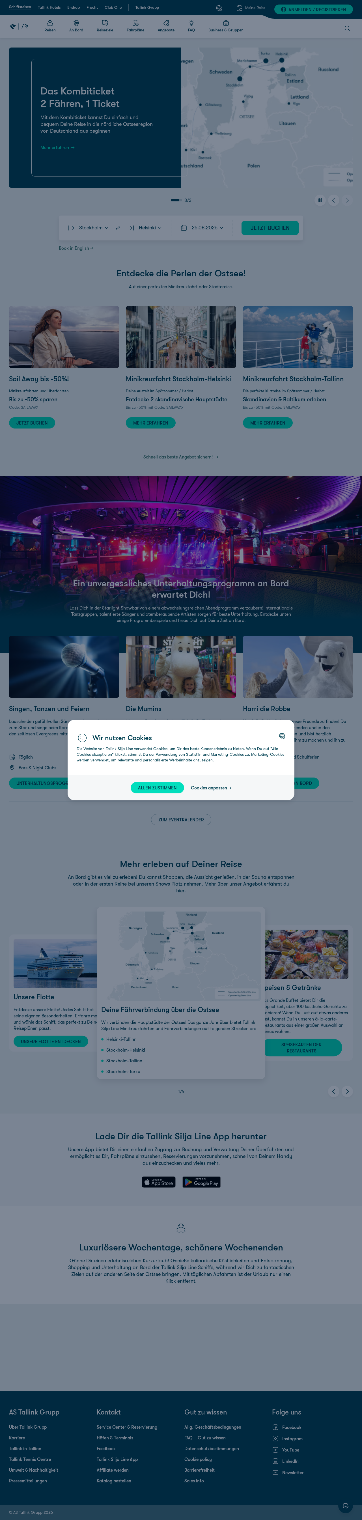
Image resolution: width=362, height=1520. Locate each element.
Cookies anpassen (209, 787)
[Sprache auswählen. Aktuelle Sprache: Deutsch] (282, 735)
